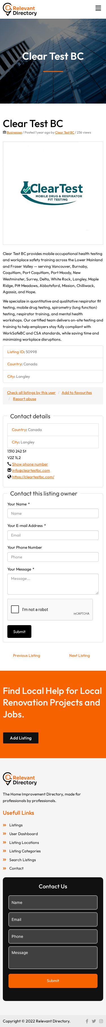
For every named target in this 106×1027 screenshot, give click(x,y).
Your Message (20, 569)
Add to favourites (77, 392)
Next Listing (79, 655)
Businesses (14, 132)
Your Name (18, 504)
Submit (19, 631)
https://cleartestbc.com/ (33, 476)
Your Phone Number (24, 547)
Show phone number (30, 464)
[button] (98, 8)
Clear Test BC (64, 132)
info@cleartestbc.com (31, 470)
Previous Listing (26, 655)
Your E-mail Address (26, 525)
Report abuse (24, 398)
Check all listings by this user (31, 392)
